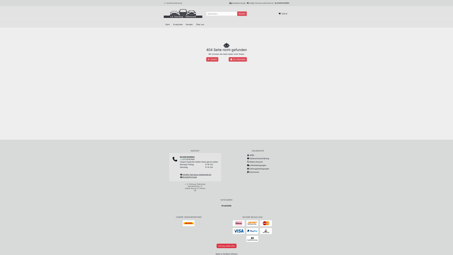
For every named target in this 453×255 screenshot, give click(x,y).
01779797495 (189, 159)
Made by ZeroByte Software (226, 254)
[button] (237, 3)
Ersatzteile (226, 205)
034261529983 (283, 3)
